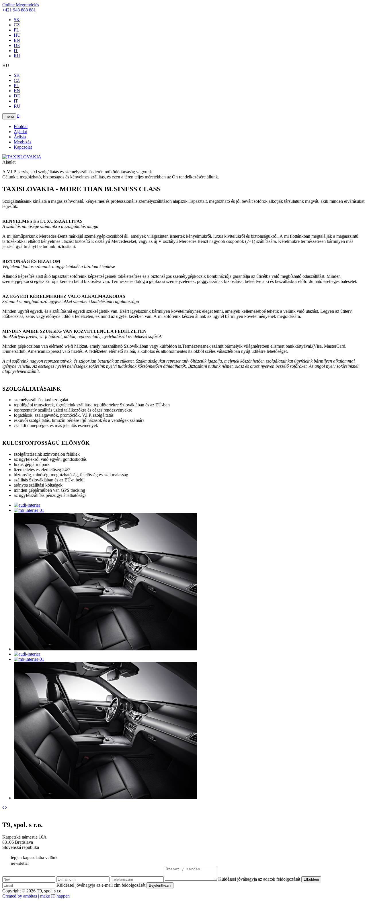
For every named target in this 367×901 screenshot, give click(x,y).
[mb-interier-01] (29, 510)
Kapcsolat (23, 147)
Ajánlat (20, 131)
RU (17, 55)
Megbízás (22, 141)
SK (17, 19)
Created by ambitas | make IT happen (36, 896)
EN (17, 40)
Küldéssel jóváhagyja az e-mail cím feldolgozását (100, 885)
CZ (17, 24)
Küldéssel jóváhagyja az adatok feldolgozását (259, 879)
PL (16, 29)
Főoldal (21, 126)
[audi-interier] (27, 505)
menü (9, 116)
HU (17, 35)
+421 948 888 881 (19, 9)
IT (16, 50)
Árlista (20, 136)
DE (17, 45)
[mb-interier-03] (105, 648)
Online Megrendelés (20, 4)
